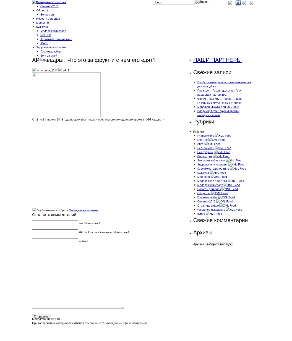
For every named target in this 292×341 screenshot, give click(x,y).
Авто (200, 144)
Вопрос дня (47, 14)
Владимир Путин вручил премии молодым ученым (218, 113)
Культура (42, 27)
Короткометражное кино (56, 39)
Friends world (205, 135)
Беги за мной (205, 148)
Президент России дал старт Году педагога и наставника (219, 92)
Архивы (198, 244)
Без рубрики (205, 152)
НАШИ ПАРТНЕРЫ (217, 59)
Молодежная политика (51, 2)
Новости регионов (48, 18)
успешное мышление (211, 209)
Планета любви (50, 51)
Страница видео (208, 205)
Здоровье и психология (51, 47)
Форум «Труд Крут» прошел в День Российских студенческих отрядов (219, 101)
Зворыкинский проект (211, 160)
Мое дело (42, 22)
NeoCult (45, 35)
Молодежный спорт (53, 31)
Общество (43, 10)
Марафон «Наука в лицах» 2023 (218, 107)
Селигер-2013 (49, 6)
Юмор (44, 43)
